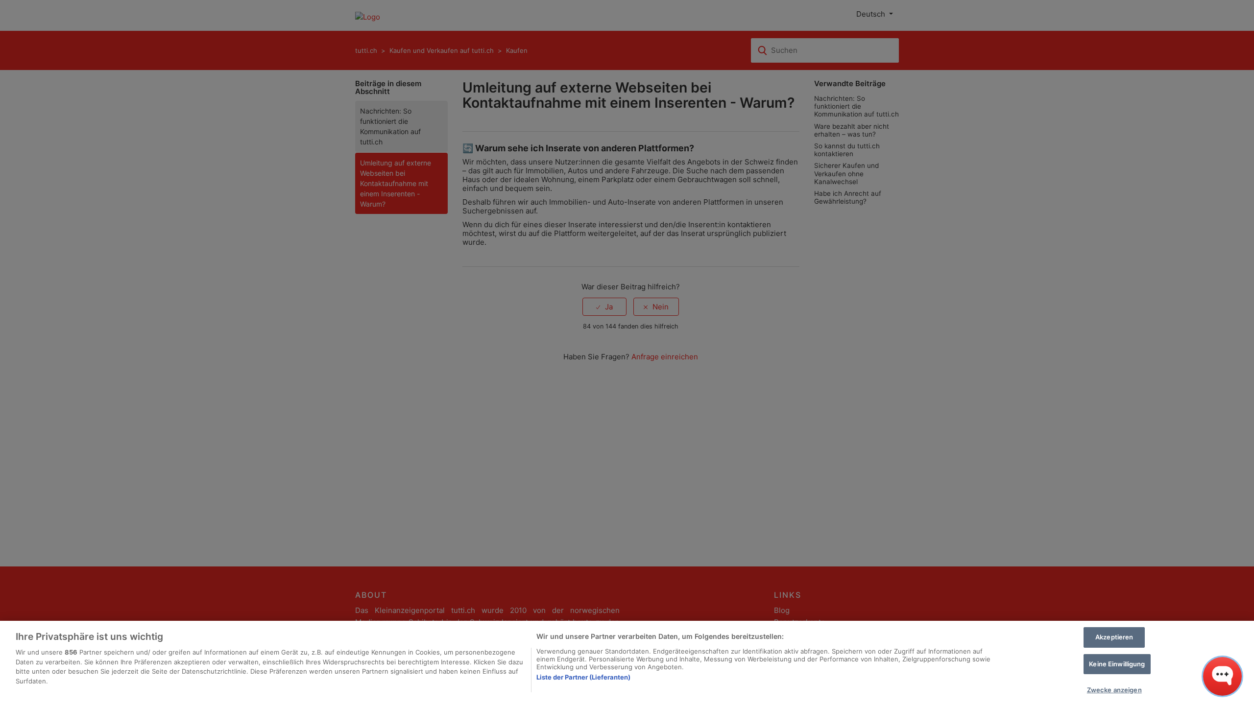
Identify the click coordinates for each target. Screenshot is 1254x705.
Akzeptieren (1114, 637)
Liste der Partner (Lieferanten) (583, 677)
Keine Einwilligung (1117, 664)
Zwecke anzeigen (1114, 690)
